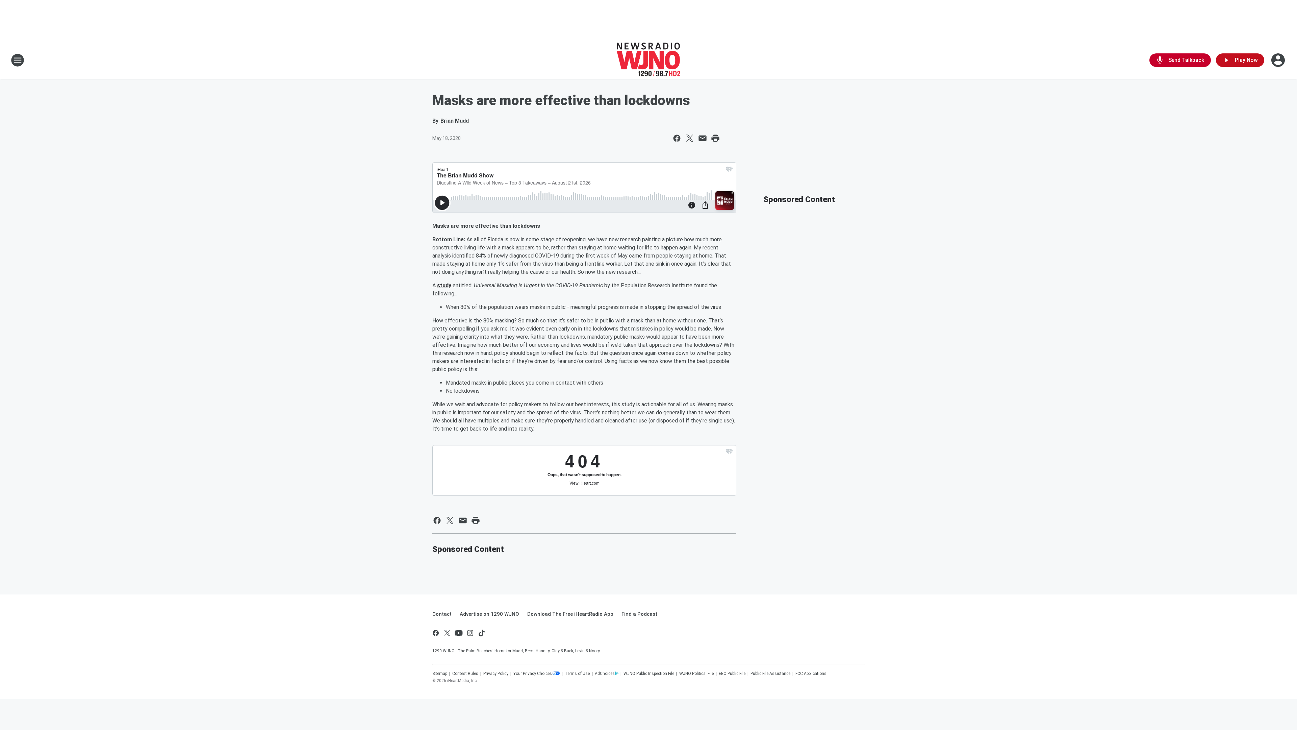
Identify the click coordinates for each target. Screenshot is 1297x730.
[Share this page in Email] (702, 138)
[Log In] (1278, 60)
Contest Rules (465, 673)
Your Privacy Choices (532, 673)
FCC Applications (810, 673)
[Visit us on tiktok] (482, 633)
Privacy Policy (495, 673)
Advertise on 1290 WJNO (489, 614)
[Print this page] (715, 138)
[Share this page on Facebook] (677, 138)
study (444, 285)
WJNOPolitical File (696, 673)
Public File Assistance (770, 673)
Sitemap (439, 673)
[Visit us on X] (447, 633)
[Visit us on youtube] (459, 633)
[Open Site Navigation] (17, 60)
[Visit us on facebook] (436, 633)
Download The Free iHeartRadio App (570, 614)
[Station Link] (648, 60)
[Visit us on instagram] (470, 633)
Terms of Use (577, 673)
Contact (442, 614)
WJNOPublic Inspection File (649, 673)
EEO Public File (732, 673)
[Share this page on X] (689, 138)
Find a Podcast (639, 614)
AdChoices (605, 673)
